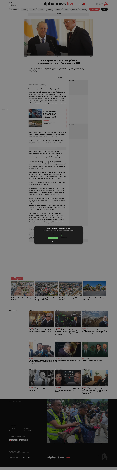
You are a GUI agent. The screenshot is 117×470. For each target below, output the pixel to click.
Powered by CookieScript (58, 242)
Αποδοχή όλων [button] (52, 237)
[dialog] (58, 235)
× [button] (81, 227)
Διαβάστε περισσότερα (64, 233)
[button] (58, 235)
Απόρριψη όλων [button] (64, 237)
